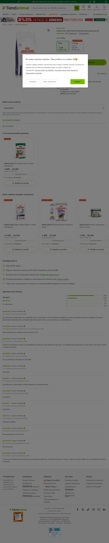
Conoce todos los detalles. (44, 70)
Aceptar (77, 82)
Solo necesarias (49, 82)
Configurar (33, 82)
